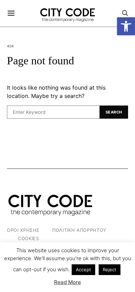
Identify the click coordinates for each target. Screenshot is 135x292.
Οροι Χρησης (23, 230)
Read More (67, 282)
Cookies (28, 238)
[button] (126, 26)
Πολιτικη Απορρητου (79, 230)
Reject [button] (109, 269)
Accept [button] (83, 269)
